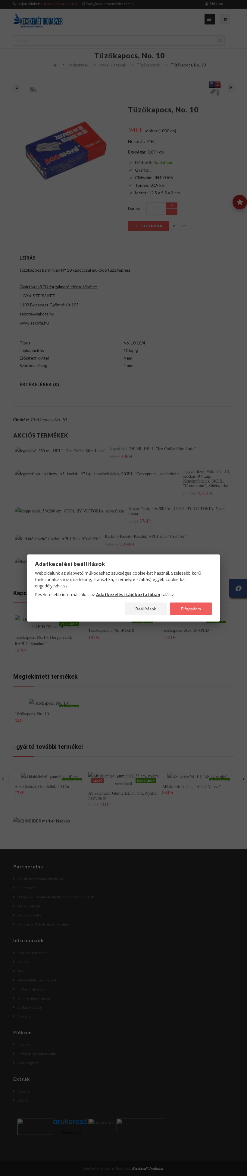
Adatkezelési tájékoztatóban (128, 594)
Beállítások (146, 608)
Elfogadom (191, 608)
